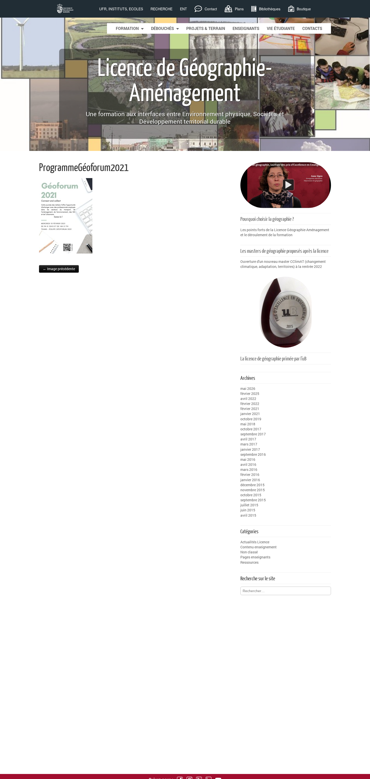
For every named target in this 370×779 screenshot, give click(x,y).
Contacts (312, 28)
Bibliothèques (269, 8)
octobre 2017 (250, 429)
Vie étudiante (281, 28)
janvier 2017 (250, 449)
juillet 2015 (249, 505)
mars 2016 (248, 469)
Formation (127, 28)
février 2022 (249, 403)
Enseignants (246, 28)
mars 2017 (248, 444)
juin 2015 (247, 510)
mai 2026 (247, 388)
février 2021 (249, 408)
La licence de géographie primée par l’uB (273, 358)
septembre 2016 (253, 454)
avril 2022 (248, 398)
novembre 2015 (252, 489)
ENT (183, 8)
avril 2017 (248, 439)
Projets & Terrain (205, 28)
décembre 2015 (252, 484)
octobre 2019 (250, 419)
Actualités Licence (254, 542)
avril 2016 (248, 464)
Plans (239, 8)
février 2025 (249, 393)
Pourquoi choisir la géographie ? (267, 219)
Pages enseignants (255, 557)
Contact (211, 8)
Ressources (249, 562)
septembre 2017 (253, 434)
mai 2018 (247, 424)
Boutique (304, 8)
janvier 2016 (250, 479)
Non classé (249, 552)
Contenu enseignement (258, 547)
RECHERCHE (161, 8)
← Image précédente (59, 268)
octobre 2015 (250, 495)
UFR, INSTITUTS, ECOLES (121, 8)
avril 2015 (248, 515)
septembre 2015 (253, 500)
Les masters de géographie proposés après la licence (284, 251)
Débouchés (162, 28)
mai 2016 (247, 459)
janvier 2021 (250, 413)
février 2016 (249, 474)
